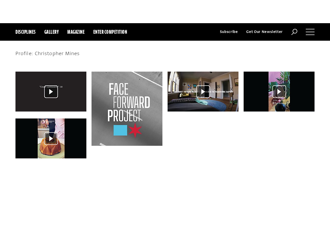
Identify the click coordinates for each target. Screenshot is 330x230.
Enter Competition (110, 32)
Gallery (51, 32)
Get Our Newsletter (264, 31)
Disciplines (25, 32)
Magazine (76, 32)
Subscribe (229, 31)
